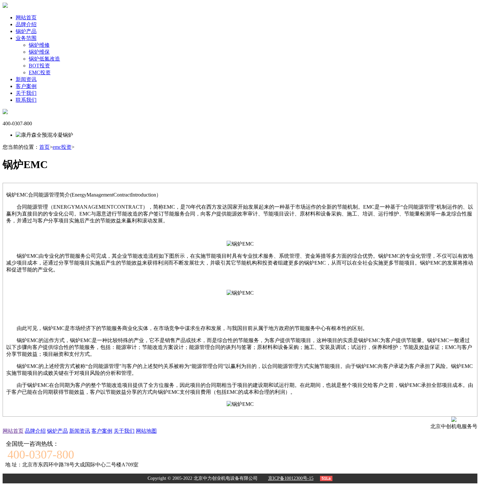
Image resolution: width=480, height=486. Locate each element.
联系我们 (26, 100)
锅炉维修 (39, 45)
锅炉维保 (39, 52)
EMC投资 (40, 72)
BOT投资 (39, 65)
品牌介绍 (26, 24)
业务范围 (26, 38)
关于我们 (26, 93)
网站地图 (146, 431)
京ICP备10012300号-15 (290, 478)
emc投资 (62, 147)
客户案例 (26, 86)
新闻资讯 (26, 79)
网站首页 (26, 17)
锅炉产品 (26, 31)
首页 (44, 147)
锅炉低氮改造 (44, 58)
